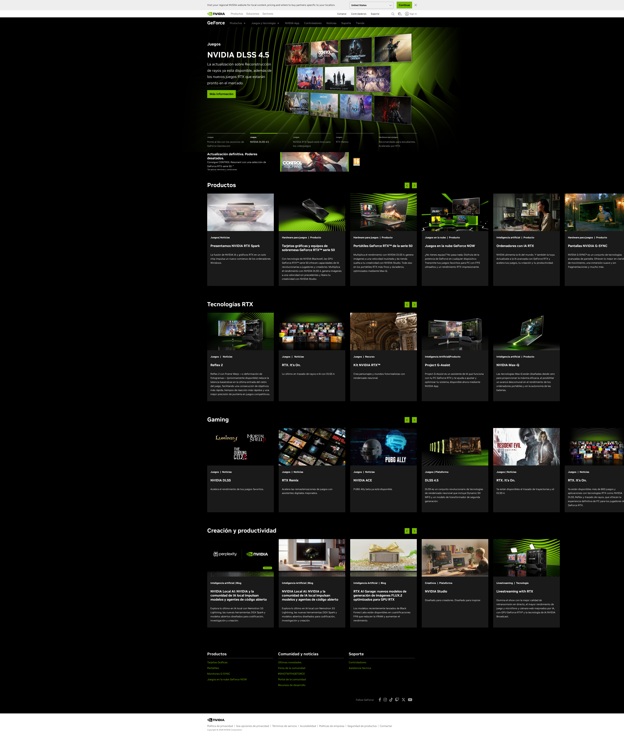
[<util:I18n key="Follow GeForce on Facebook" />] (380, 700)
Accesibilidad (308, 726)
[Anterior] (407, 185)
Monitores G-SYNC (218, 673)
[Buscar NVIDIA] (393, 13)
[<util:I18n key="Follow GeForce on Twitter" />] (403, 700)
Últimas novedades (289, 662)
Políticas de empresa (331, 726)
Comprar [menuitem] (342, 13)
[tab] (226, 140)
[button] (399, 14)
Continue (404, 5)
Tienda (360, 23)
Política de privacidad (220, 726)
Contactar (386, 726)
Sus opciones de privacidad (252, 726)
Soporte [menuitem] (375, 13)
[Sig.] (414, 185)
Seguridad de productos (362, 726)
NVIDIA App (292, 23)
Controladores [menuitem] (358, 13)
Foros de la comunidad (291, 668)
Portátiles (213, 668)
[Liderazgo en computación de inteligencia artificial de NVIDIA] (216, 13)
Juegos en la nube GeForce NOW (227, 679)
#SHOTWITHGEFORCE (291, 673)
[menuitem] (237, 14)
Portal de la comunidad (292, 679)
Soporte (346, 23)
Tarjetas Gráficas (217, 662)
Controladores (313, 23)
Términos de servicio (284, 726)
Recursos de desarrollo (291, 685)
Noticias (331, 23)
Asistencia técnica (360, 668)
